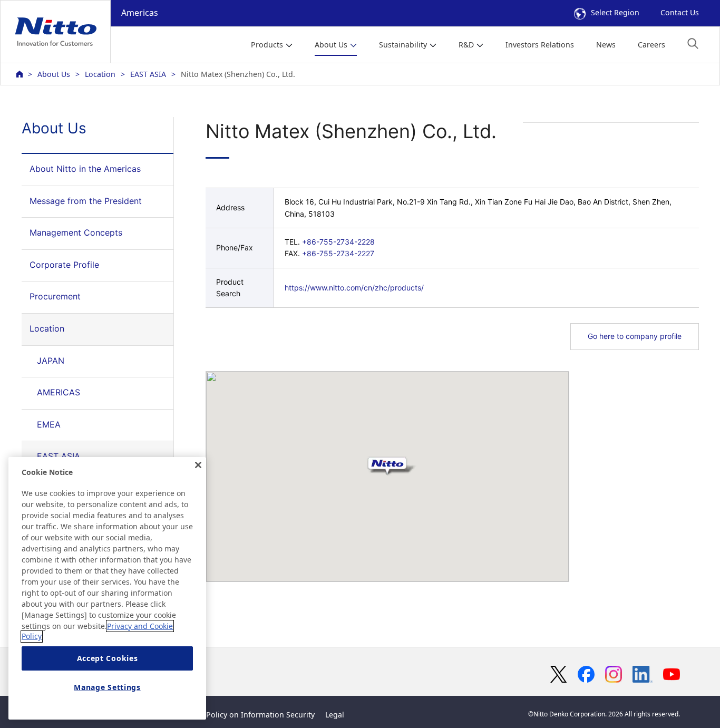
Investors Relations (539, 45)
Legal (334, 715)
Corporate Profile (64, 264)
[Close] (198, 465)
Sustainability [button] (403, 45)
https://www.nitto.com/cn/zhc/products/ (354, 287)
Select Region (615, 12)
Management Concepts (76, 232)
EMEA (49, 424)
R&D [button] (466, 45)
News (606, 45)
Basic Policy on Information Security (250, 715)
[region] (107, 588)
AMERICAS (58, 392)
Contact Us (679, 12)
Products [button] (267, 45)
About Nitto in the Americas (85, 168)
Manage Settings (107, 687)
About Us (53, 74)
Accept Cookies (107, 659)
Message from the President (86, 201)
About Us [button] (331, 45)
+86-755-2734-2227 (338, 253)
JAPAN (50, 360)
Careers (651, 45)
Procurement (55, 296)
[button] (692, 43)
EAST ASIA (148, 74)
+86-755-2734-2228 (338, 241)
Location (100, 74)
